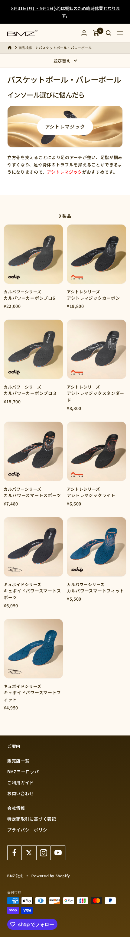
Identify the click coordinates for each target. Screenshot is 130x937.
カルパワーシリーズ (22, 292)
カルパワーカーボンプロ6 (29, 298)
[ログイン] (84, 32)
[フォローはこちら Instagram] (43, 852)
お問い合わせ (20, 793)
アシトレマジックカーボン (93, 298)
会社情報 (16, 808)
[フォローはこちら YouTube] (58, 852)
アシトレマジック (65, 126)
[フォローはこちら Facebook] (14, 852)
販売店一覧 (18, 761)
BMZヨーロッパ (23, 772)
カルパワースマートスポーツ (32, 495)
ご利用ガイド (20, 782)
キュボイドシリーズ (22, 584)
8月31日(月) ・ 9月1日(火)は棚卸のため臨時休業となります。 (65, 11)
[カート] (96, 33)
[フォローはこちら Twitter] (29, 852)
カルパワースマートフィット (95, 591)
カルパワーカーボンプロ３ (30, 393)
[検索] (108, 33)
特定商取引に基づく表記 (31, 819)
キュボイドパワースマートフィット (32, 695)
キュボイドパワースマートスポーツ (32, 594)
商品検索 (25, 47)
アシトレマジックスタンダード (95, 396)
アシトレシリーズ (83, 292)
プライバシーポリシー (29, 830)
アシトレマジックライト (91, 495)
